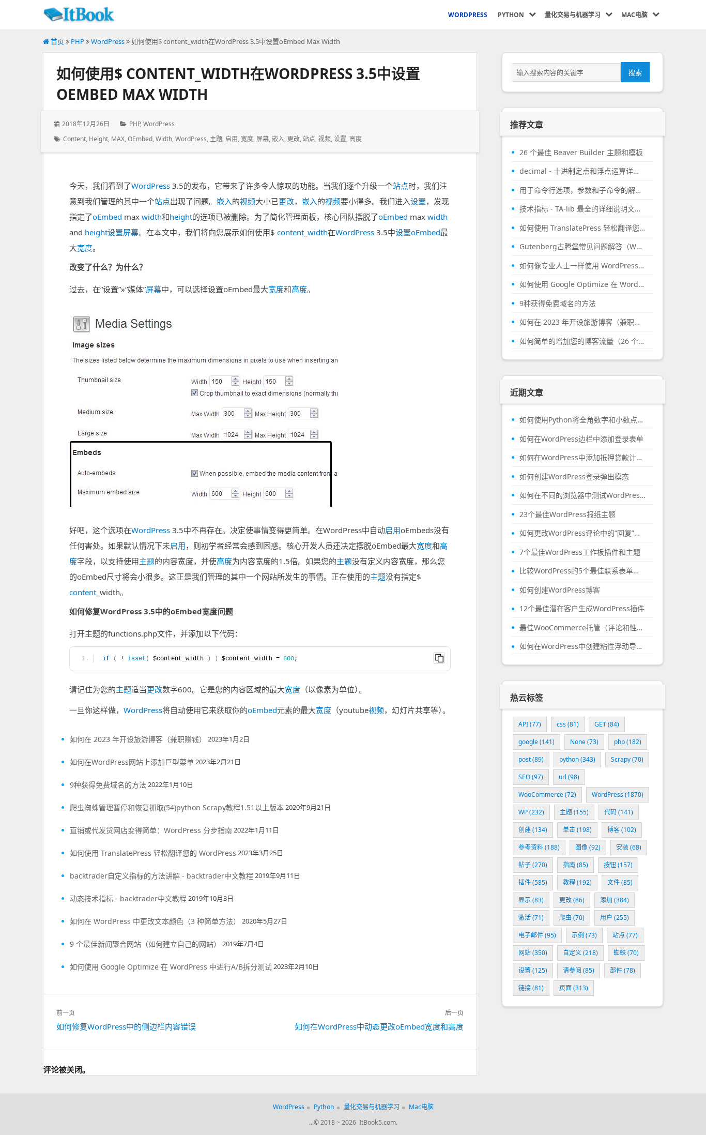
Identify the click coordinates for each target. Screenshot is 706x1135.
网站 (532, 952)
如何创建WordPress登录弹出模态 (574, 476)
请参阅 (578, 970)
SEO (530, 777)
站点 (309, 138)
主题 (216, 138)
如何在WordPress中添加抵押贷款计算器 (582, 457)
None (584, 741)
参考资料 (539, 847)
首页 (56, 41)
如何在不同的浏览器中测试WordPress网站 (582, 495)
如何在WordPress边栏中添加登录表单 (581, 439)
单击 (577, 829)
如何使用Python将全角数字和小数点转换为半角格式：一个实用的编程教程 (582, 420)
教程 (577, 882)
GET (606, 724)
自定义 (580, 952)
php (627, 741)
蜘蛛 (626, 952)
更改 (293, 138)
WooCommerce (547, 794)
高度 (355, 138)
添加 (614, 900)
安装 (628, 847)
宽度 (247, 138)
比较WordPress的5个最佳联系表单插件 (582, 571)
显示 (531, 900)
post (531, 759)
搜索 (635, 72)
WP (531, 812)
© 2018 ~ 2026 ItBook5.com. (355, 1122)
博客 (621, 829)
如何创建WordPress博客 (559, 590)
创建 (532, 829)
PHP (77, 41)
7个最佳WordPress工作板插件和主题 (579, 552)
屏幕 (262, 138)
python (577, 759)
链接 (531, 987)
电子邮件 (537, 935)
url (569, 777)
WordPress (108, 41)
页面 (573, 987)
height (98, 138)
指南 (575, 864)
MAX (118, 138)
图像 (588, 847)
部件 (622, 970)
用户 (614, 917)
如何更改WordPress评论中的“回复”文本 (582, 533)
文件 (620, 882)
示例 (584, 935)
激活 (531, 917)
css (568, 724)
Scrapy (627, 759)
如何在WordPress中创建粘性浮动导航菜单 (582, 646)
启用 (231, 138)
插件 (532, 882)
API (529, 724)
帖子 (532, 864)
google (536, 741)
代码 (618, 812)
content (74, 138)
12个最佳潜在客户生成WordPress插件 (581, 608)
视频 (324, 138)
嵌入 (278, 138)
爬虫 (572, 917)
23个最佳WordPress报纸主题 (567, 514)
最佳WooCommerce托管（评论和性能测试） (582, 627)
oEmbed (140, 138)
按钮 (618, 864)
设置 (340, 138)
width (164, 138)
